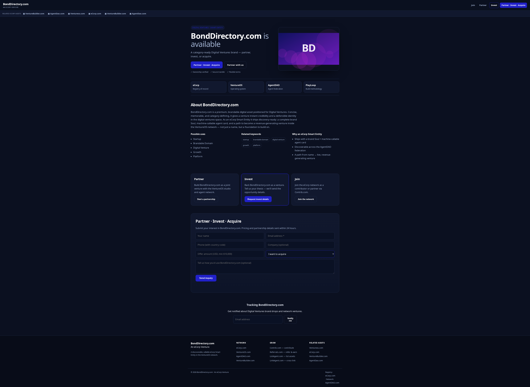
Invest (494, 5)
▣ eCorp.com (92, 13)
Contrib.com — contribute (282, 347)
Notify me (290, 319)
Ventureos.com (316, 347)
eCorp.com (241, 347)
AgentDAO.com (243, 356)
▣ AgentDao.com (53, 13)
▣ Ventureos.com (73, 13)
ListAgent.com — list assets (282, 356)
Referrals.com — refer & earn (283, 352)
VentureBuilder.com (245, 360)
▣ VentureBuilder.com (31, 13)
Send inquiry (206, 278)
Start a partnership (206, 199)
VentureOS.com (243, 352)
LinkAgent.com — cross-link (282, 360)
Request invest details (258, 199)
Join (473, 5)
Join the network (306, 199)
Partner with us (235, 65)
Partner (483, 5)
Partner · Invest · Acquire (513, 5)
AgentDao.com (316, 360)
